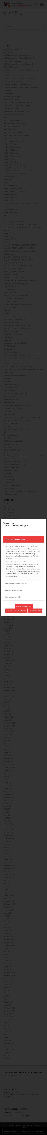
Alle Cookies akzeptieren (23, 606)
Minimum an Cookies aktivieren (16, 611)
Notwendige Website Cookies (16, 583)
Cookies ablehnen (35, 611)
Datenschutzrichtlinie (13, 597)
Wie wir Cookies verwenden (15, 539)
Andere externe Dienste (13, 590)
